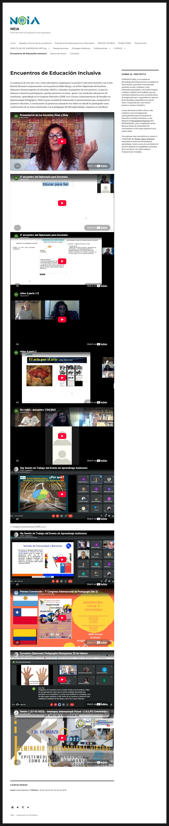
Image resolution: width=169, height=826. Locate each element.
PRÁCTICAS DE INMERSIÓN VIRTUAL (28, 48)
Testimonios (140, 43)
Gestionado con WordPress (27, 815)
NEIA (14, 29)
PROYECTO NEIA (106, 43)
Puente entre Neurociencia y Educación (75, 43)
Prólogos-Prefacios (81, 48)
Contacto (74, 53)
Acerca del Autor (58, 53)
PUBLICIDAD (124, 43)
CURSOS (118, 48)
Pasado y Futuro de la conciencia (35, 43)
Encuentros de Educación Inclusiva (28, 53)
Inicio (13, 43)
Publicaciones (100, 48)
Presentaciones (60, 48)
